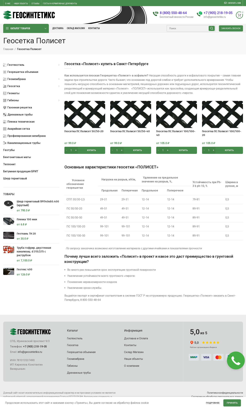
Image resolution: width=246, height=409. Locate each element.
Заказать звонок (231, 28)
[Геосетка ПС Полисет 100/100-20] (222, 114)
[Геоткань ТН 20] (8, 236)
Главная (8, 49)
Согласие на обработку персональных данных (217, 396)
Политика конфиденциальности (225, 392)
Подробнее (213, 403)
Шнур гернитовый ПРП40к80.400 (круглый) (38, 203)
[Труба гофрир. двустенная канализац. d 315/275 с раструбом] (8, 254)
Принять (232, 403)
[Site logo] (29, 14)
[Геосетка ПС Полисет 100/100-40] (176, 114)
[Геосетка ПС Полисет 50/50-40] (130, 114)
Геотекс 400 (24, 269)
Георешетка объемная (81, 352)
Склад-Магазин (134, 352)
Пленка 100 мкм (27, 219)
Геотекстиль (75, 338)
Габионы (72, 365)
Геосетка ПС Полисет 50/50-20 (83, 131)
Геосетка (72, 345)
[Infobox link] (214, 15)
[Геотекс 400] (8, 272)
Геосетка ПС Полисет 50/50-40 (130, 131)
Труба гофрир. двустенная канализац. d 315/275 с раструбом (34, 251)
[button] (84, 150)
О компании (131, 365)
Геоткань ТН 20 (26, 233)
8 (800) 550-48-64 (173, 13)
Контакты (130, 345)
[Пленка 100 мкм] (8, 222)
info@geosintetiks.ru (30, 352)
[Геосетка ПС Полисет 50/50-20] (84, 114)
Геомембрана (75, 358)
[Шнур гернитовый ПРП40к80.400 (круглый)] (8, 206)
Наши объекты (133, 358)
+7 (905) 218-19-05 (35, 346)
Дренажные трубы (79, 372)
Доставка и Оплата (136, 338)
